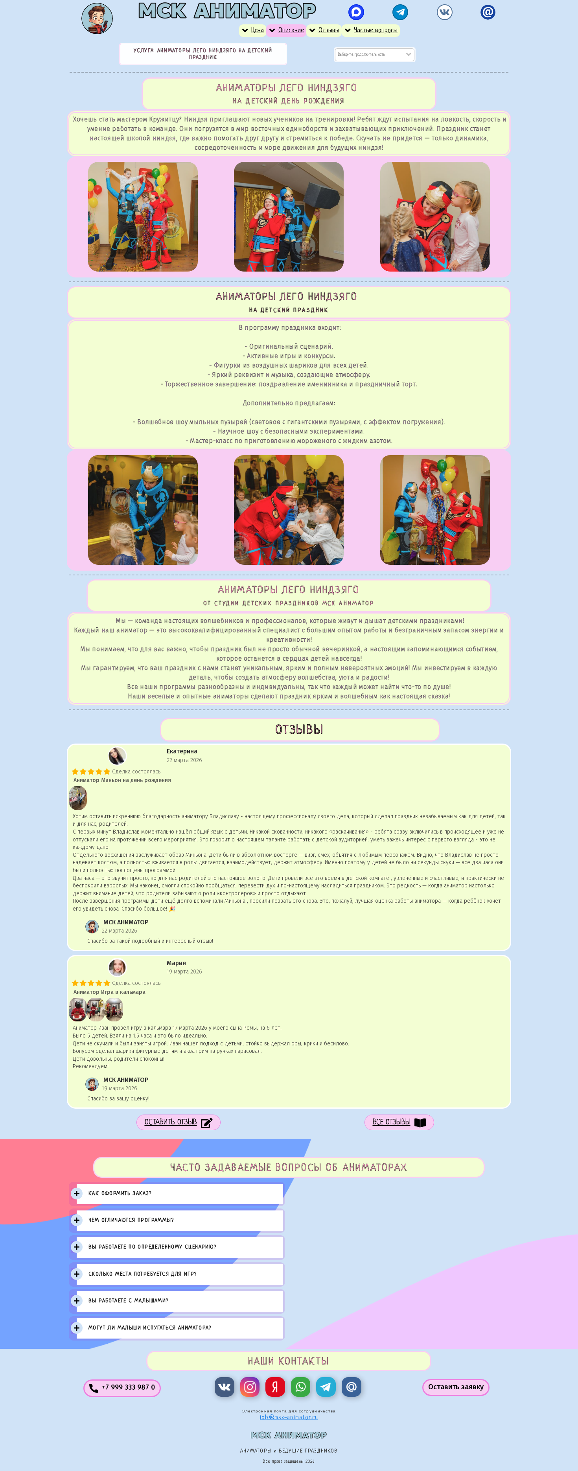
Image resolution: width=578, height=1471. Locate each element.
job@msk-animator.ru (289, 1417)
